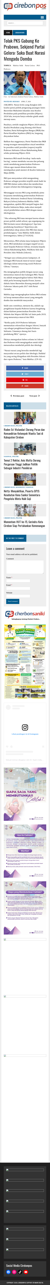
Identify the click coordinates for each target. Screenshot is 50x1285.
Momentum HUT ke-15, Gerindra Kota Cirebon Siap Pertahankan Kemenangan (24, 524)
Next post (33, 396)
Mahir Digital (39, 1283)
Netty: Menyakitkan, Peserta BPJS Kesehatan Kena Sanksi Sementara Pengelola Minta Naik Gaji (22, 495)
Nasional (8, 456)
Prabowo (7, 69)
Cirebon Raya (9, 426)
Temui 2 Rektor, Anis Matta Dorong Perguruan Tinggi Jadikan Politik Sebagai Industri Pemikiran (22, 464)
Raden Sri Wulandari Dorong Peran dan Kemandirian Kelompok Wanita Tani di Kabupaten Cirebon (24, 433)
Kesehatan (20, 487)
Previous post (18, 396)
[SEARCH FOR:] (25, 22)
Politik (19, 426)
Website (9, 593)
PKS (38, 65)
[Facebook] (8, 1272)
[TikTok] (20, 1272)
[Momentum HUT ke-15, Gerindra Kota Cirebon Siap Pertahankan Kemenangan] (25, 515)
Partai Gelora (30, 65)
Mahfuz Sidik (18, 65)
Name (8, 578)
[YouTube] (26, 1272)
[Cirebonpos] (25, 6)
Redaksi (16, 101)
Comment (10, 559)
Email (8, 585)
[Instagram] (14, 1272)
